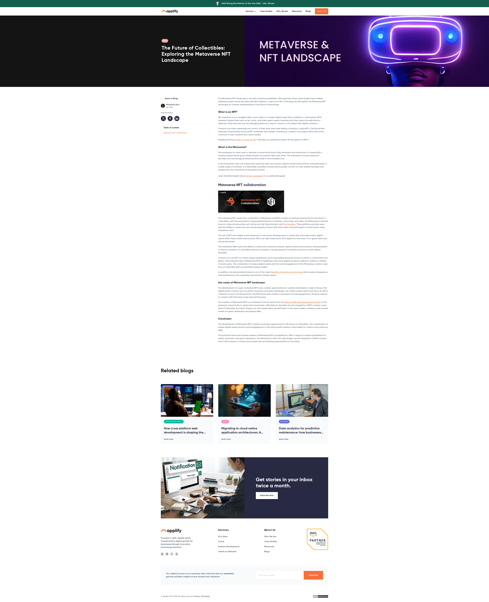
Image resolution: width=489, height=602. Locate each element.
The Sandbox (289, 224)
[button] (251, 11)
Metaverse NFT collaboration (175, 133)
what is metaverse (254, 176)
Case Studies (266, 11)
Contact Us (321, 11)
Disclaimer (205, 596)
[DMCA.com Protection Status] (320, 596)
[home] (170, 11)
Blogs (308, 11)
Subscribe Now (267, 495)
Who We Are (282, 11)
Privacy (197, 596)
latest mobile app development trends (302, 302)
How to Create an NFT (246, 140)
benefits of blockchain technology (287, 272)
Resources (297, 11)
